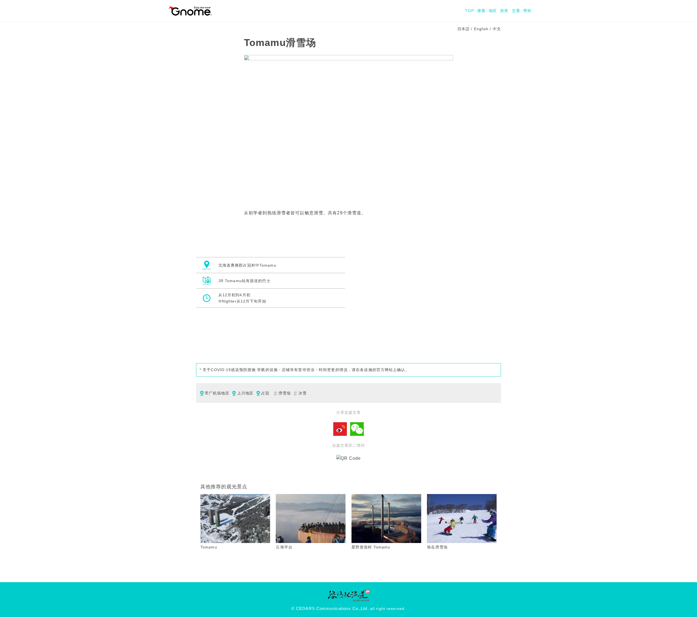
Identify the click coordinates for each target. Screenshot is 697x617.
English (481, 29)
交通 (516, 10)
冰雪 (302, 393)
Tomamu (208, 547)
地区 (493, 10)
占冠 (265, 393)
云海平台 (284, 547)
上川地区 (245, 393)
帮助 (527, 10)
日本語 (463, 29)
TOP (469, 10)
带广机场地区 (217, 393)
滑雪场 (285, 393)
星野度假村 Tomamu (370, 547)
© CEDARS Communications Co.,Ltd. (330, 608)
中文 (497, 29)
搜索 (481, 10)
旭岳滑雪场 (437, 547)
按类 (504, 10)
